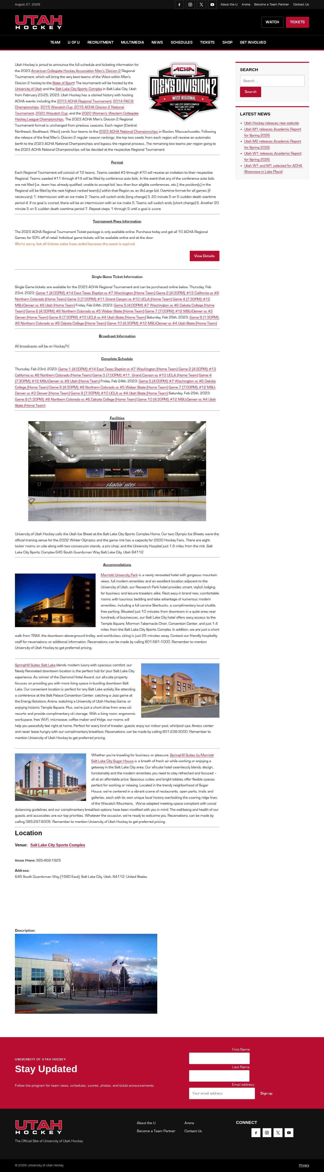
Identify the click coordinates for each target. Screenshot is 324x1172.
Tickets (297, 22)
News (157, 42)
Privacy (304, 1165)
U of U (74, 42)
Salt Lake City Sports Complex (79, 89)
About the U (229, 4)
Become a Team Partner (271, 4)
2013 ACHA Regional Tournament (84, 101)
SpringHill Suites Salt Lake (35, 665)
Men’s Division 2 (108, 71)
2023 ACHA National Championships (128, 131)
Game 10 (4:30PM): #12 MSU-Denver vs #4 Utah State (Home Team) (162, 323)
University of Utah (28, 89)
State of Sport (63, 83)
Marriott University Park (119, 575)
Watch (272, 22)
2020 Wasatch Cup (52, 113)
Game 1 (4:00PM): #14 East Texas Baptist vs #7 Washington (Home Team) (95, 293)
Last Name (241, 1067)
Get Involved (253, 42)
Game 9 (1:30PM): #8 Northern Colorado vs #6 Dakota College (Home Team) (75, 399)
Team (55, 42)
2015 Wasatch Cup (57, 107)
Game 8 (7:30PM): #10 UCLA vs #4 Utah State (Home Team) (97, 317)
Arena (246, 4)
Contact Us (301, 4)
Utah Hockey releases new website (271, 123)
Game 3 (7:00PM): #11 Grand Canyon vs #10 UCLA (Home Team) (119, 299)
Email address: (243, 1084)
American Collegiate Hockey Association (62, 71)
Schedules (182, 42)
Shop (227, 42)
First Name (241, 1049)
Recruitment (100, 42)
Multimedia (132, 42)
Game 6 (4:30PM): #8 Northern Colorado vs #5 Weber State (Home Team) (85, 311)
